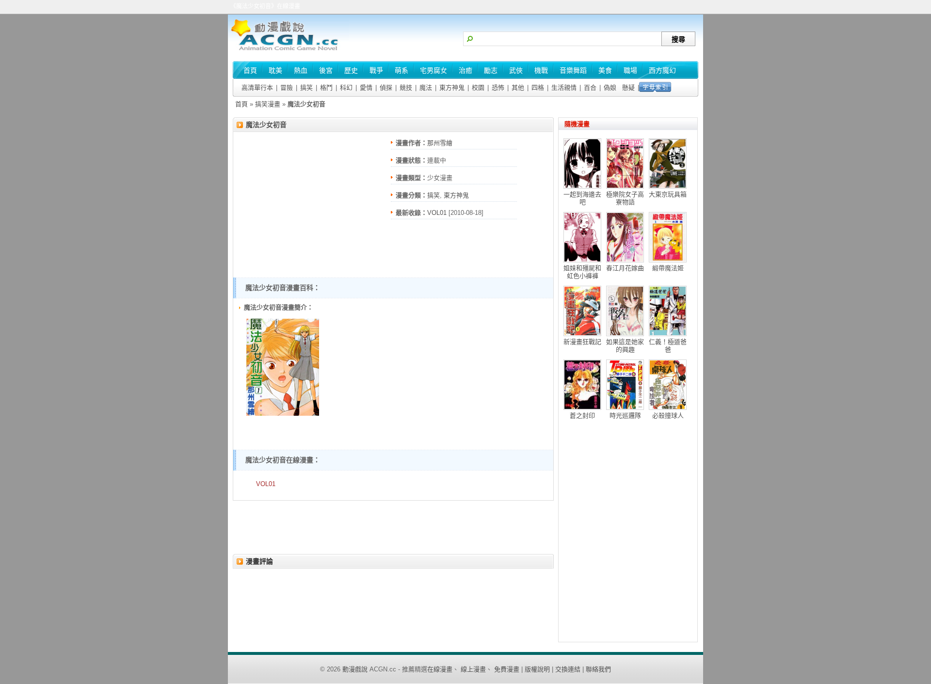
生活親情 (564, 87)
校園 (478, 87)
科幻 (346, 87)
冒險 (286, 87)
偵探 (386, 87)
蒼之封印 (582, 415)
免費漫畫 (506, 669)
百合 (590, 87)
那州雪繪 (439, 143)
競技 (406, 87)
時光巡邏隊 (625, 415)
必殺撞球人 (668, 415)
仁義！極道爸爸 (668, 345)
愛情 (366, 87)
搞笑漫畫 (267, 104)
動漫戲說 (355, 669)
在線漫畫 (439, 669)
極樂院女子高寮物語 (625, 198)
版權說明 (537, 669)
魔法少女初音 (266, 125)
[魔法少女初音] (282, 413)
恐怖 (498, 87)
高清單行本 (257, 87)
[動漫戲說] (288, 51)
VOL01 (437, 212)
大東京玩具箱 (668, 194)
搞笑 (306, 87)
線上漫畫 (473, 669)
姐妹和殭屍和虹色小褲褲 (582, 271)
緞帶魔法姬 (668, 268)
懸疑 (628, 87)
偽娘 (610, 87)
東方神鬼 (452, 87)
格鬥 (326, 87)
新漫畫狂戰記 (582, 341)
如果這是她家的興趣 (625, 345)
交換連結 (567, 669)
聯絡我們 (598, 669)
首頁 (241, 104)
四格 (537, 87)
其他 (518, 87)
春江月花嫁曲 (625, 268)
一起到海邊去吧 (582, 198)
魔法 (425, 87)
